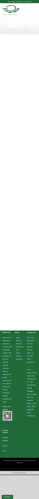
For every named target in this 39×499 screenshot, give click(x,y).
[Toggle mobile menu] (35, 8)
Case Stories (18, 351)
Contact (18, 356)
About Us (19, 341)
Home (18, 337)
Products (18, 344)
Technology (19, 347)
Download (19, 359)
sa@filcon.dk (28, 1)
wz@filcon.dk (31, 416)
